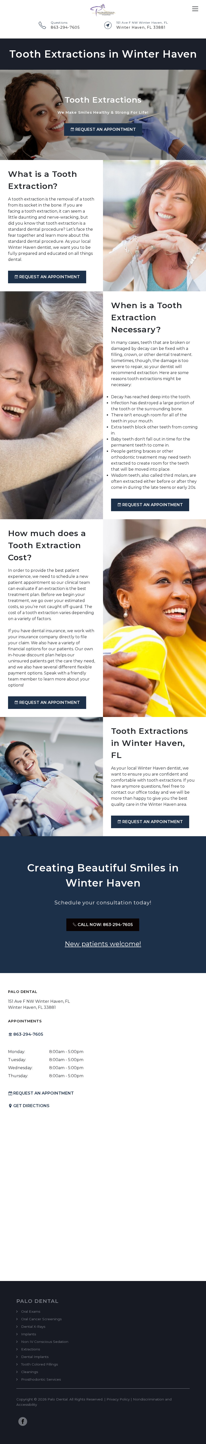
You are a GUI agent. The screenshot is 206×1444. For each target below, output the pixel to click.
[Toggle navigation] (195, 9)
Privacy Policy (118, 1399)
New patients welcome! (103, 944)
